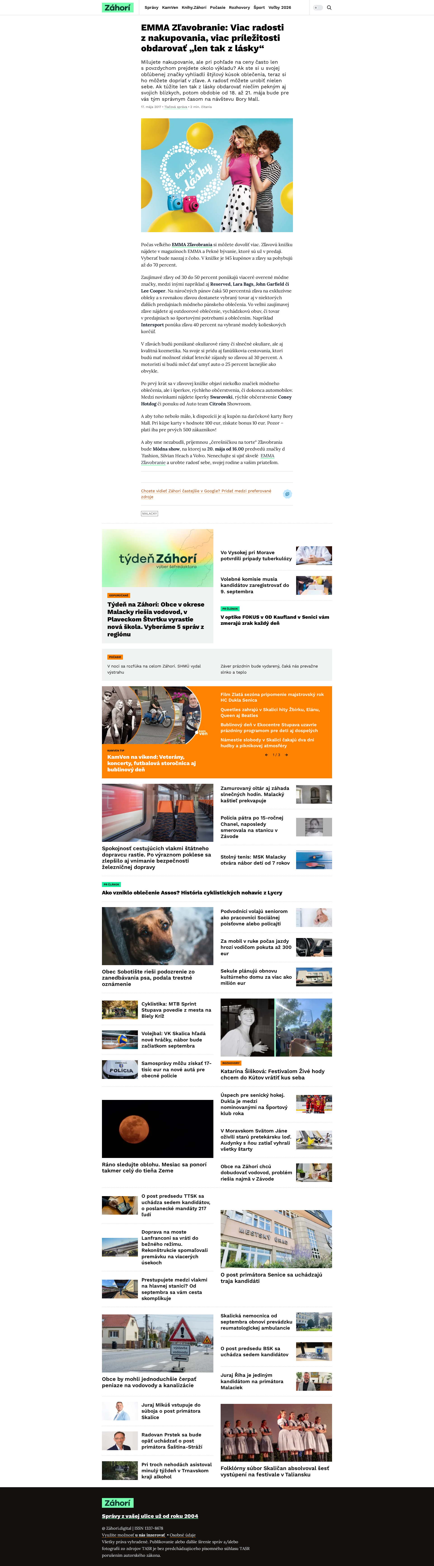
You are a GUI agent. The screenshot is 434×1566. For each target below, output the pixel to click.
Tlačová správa (175, 107)
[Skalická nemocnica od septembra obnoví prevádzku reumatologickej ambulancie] (314, 1321)
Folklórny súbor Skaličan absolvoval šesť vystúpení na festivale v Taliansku (275, 1471)
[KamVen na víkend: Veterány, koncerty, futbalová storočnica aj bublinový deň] (157, 715)
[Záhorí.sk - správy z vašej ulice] (118, 7)
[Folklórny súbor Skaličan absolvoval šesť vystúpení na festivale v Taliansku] (276, 1433)
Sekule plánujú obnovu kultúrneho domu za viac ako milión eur (256, 977)
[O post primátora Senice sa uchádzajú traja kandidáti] (276, 1239)
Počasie (217, 7)
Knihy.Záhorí (194, 7)
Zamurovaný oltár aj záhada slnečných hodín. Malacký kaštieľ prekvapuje (255, 794)
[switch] (318, 7)
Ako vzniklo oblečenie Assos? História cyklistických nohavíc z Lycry (192, 892)
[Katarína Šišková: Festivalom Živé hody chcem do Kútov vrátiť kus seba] (276, 1028)
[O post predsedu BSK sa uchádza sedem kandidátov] (314, 1351)
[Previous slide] (266, 755)
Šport (259, 7)
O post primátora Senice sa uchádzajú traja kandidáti (271, 1278)
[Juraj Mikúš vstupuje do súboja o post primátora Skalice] (120, 1411)
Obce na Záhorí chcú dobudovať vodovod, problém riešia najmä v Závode (256, 1173)
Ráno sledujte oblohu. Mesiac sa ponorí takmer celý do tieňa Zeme (154, 1167)
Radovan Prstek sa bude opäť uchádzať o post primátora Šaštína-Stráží (172, 1441)
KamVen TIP (115, 750)
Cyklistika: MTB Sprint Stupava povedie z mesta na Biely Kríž (176, 1010)
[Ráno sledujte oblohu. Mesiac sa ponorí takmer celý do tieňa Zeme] (157, 1129)
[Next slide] (286, 755)
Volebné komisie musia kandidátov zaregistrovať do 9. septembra (255, 585)
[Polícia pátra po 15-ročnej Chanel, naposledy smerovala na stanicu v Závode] (314, 827)
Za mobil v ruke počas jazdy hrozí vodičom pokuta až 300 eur (256, 947)
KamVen (170, 7)
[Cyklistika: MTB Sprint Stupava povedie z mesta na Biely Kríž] (120, 1010)
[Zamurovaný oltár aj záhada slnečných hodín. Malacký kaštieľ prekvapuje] (314, 794)
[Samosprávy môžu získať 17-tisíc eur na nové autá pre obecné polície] (120, 1069)
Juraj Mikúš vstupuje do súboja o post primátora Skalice (171, 1411)
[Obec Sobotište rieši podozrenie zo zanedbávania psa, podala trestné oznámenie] (157, 936)
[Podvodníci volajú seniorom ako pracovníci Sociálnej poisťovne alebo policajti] (314, 917)
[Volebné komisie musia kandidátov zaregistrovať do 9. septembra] (314, 585)
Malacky (149, 513)
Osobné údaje (183, 1535)
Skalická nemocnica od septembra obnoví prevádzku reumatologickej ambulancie (256, 1322)
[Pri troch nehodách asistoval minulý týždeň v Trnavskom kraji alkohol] (120, 1470)
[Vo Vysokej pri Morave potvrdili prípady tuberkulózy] (314, 555)
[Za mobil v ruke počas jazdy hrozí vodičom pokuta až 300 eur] (314, 947)
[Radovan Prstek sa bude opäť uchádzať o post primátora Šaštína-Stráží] (120, 1440)
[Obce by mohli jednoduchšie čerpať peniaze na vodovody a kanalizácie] (157, 1343)
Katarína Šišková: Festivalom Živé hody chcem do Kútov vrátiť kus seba (273, 1074)
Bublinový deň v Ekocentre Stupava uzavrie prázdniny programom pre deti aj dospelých (269, 727)
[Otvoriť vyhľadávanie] (329, 7)
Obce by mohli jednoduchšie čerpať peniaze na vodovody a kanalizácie (149, 1382)
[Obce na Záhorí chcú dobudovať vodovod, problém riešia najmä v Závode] (314, 1172)
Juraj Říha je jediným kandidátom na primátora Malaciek (252, 1381)
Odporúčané (118, 595)
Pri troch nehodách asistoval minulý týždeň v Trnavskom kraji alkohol (177, 1471)
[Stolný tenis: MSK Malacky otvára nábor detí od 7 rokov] (314, 860)
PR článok (230, 608)
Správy (151, 7)
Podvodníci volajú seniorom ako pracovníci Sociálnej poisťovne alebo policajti (254, 917)
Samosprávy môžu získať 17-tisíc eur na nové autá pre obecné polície (177, 1069)
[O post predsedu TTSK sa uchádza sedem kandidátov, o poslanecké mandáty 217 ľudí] (120, 1205)
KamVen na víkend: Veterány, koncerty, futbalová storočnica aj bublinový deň (151, 763)
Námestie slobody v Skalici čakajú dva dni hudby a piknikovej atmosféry (267, 742)
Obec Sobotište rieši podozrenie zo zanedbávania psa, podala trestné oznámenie (148, 978)
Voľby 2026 (280, 7)
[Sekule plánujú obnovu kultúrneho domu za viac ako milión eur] (314, 977)
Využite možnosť (134, 1535)
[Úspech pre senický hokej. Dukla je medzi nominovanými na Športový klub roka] (314, 1104)
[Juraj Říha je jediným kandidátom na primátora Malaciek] (314, 1381)
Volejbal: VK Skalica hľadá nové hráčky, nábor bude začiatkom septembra (174, 1040)
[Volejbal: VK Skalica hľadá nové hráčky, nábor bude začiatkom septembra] (120, 1039)
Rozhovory (239, 7)
